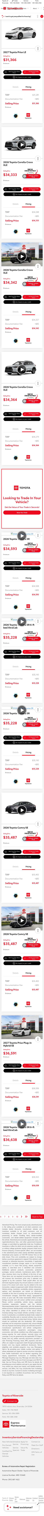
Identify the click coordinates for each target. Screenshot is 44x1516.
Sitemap (22, 1499)
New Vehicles (7, 1441)
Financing (26, 1437)
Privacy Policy (11, 1499)
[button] (38, 49)
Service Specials (16, 1448)
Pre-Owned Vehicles (6, 1446)
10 (17, 1216)
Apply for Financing (24, 1442)
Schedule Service (16, 1442)
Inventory (7, 1437)
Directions (35, 1448)
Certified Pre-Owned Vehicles (7, 1453)
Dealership (37, 1437)
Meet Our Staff (37, 1445)
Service (17, 1437)
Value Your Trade (22, 512)
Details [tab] (15, 86)
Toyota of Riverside (5, 1499)
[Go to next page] (21, 1216)
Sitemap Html (29, 1499)
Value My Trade (24, 1448)
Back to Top (37, 1216)
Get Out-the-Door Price (14, 72)
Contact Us (12, 1401)
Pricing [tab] (28, 86)
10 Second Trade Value (33, 72)
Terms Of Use (17, 1499)
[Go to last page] (26, 1216)
